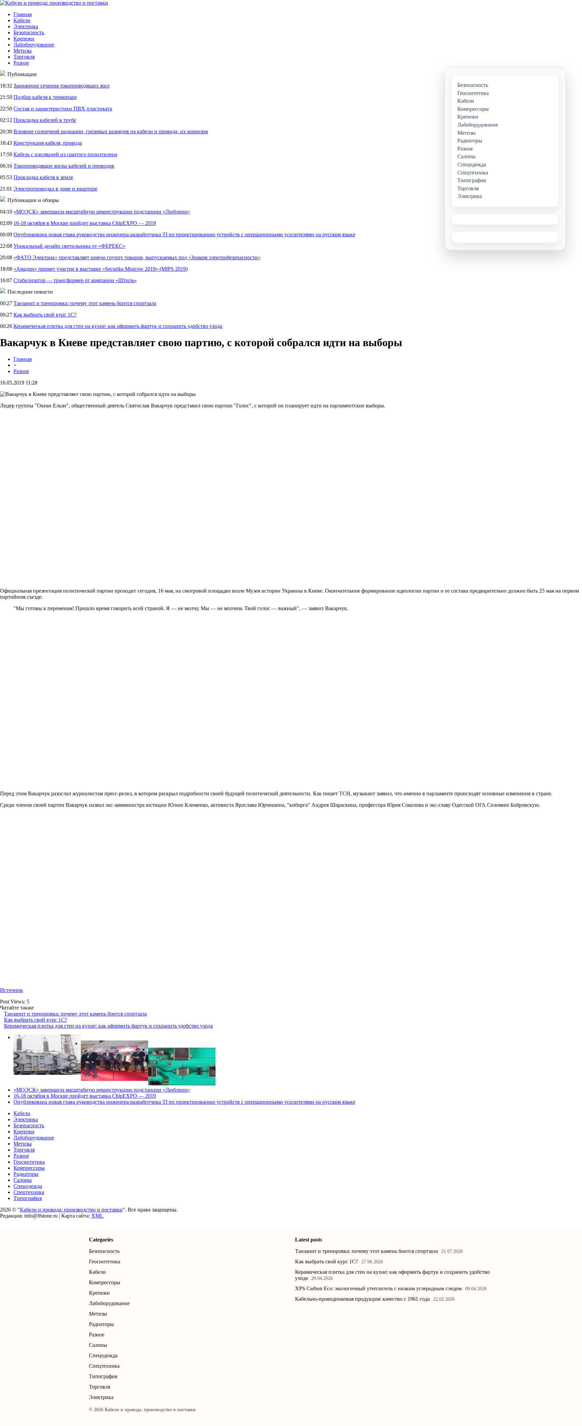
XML (97, 1216)
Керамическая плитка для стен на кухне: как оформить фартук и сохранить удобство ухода (117, 326)
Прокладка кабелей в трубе (44, 120)
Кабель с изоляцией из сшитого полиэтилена (65, 154)
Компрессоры (29, 1168)
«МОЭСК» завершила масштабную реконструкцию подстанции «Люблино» (101, 211)
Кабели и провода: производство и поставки (71, 1210)
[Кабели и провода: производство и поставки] (54, 3)
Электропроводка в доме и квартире (55, 189)
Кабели (21, 20)
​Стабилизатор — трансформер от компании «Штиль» (75, 280)
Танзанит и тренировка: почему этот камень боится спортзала (84, 303)
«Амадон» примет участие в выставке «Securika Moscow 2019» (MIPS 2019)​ (100, 269)
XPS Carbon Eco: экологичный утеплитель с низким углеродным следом (378, 1288)
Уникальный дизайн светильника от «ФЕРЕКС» (69, 246)
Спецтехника (28, 1192)
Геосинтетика (29, 1162)
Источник (11, 990)
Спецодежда (27, 1186)
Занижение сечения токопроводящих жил (61, 86)
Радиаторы (25, 1174)
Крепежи (23, 38)
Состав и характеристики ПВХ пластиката (62, 108)
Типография (27, 1198)
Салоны (22, 1180)
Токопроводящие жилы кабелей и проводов (63, 166)
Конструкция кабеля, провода (47, 143)
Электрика (25, 26)
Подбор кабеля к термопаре (45, 97)
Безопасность (28, 32)
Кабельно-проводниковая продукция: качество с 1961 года (362, 1299)
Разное (21, 63)
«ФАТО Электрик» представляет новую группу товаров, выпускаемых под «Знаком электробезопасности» (136, 257)
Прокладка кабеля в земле (43, 177)
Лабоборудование (33, 44)
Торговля (24, 57)
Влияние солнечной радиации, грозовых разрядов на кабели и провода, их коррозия (110, 131)
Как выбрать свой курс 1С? (44, 315)
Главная (22, 14)
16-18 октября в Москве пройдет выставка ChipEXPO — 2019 (84, 223)
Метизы (22, 51)
